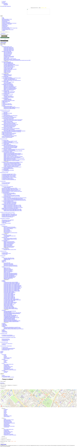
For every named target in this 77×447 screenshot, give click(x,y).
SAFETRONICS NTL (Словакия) (9, 56)
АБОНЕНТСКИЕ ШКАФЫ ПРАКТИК (10, 311)
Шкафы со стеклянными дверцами (9, 246)
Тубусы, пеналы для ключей (6, 223)
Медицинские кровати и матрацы (7, 121)
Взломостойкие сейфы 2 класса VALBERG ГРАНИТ (12, 287)
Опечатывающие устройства (6, 220)
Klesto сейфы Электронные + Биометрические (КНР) (12, 59)
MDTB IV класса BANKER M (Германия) (10, 88)
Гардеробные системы (5, 27)
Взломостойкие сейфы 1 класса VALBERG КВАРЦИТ (12, 286)
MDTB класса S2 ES (7, 272)
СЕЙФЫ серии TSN (7, 259)
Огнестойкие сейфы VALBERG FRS (9, 300)
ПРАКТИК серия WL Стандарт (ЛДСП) (10, 249)
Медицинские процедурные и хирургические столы (10, 124)
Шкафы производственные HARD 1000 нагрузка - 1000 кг (13, 209)
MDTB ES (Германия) (7, 55)
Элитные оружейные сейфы (8, 68)
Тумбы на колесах (6, 239)
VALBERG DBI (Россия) (7, 99)
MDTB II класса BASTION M (8, 269)
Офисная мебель (4, 24)
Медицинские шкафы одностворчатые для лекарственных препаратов (14, 130)
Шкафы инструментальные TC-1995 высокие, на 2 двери (12, 205)
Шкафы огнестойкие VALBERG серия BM (10, 141)
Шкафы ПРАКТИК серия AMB (8, 168)
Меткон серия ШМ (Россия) (8, 83)
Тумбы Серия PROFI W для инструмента (10, 202)
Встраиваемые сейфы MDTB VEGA (9, 277)
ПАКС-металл (4, 331)
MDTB (3, 266)
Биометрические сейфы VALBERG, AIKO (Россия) (12, 107)
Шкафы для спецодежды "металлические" (10, 155)
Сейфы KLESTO (4, 325)
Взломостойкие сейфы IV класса (9, 49)
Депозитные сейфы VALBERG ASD (9, 294)
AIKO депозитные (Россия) (8, 95)
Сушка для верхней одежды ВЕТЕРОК (10, 193)
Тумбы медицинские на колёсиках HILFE (10, 135)
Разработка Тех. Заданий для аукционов (10, 369)
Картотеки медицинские (6, 114)
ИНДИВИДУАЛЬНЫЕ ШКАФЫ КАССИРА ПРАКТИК (12, 312)
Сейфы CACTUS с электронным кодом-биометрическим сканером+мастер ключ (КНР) (17, 60)
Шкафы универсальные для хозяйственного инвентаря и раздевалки (14, 159)
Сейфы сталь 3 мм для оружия (8, 67)
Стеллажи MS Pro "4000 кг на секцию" (8, 178)
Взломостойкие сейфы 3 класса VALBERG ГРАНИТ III (12, 288)
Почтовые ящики (4, 21)
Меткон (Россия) (6, 57)
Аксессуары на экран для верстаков (7, 186)
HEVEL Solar (4, 261)
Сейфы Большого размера (6, 101)
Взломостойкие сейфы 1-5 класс (7, 46)
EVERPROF (4, 260)
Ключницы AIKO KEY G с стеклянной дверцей (9, 215)
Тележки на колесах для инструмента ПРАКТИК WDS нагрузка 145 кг (14, 199)
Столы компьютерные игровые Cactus (10, 235)
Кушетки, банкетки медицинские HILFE (10, 117)
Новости (5, 412)
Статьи (5, 361)
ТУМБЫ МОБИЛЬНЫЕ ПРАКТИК (9, 318)
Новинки (1, 352)
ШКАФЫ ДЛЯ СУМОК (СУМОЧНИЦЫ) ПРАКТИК (12, 320)
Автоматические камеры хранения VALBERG (11, 282)
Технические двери (5, 340)
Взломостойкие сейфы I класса (8, 47)
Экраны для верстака (7, 187)
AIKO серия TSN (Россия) (8, 53)
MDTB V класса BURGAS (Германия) (10, 89)
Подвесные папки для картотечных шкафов (10, 146)
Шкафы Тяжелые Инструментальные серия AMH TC (10, 208)
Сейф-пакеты (4, 222)
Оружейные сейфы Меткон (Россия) (9, 64)
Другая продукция (7, 423)
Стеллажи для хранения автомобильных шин (9, 179)
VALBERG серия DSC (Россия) (9, 97)
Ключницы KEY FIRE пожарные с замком (8, 213)
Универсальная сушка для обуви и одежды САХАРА (12, 196)
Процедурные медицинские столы (9, 126)
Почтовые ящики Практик (6, 182)
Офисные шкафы (4, 240)
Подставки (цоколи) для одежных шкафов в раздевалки (12, 163)
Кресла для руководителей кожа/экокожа (10, 227)
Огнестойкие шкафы (5, 140)
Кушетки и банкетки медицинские (7, 116)
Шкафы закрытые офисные (8, 244)
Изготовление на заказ (7, 367)
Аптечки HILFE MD (7, 262)
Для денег (3, 105)
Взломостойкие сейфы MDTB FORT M (10, 276)
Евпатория (5, 372)
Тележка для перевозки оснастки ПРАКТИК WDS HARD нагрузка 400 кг (15, 197)
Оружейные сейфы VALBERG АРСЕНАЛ (10, 302)
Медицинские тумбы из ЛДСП (8, 118)
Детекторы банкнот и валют (6, 253)
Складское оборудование (6, 28)
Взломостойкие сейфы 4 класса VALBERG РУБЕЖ (12, 290)
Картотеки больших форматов (6, 148)
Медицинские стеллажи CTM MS (7, 127)
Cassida (3, 329)
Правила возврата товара (8, 357)
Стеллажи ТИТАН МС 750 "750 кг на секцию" (9, 177)
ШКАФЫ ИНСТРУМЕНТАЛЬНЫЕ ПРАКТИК (11, 321)
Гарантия (5, 411)
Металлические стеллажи (6, 20)
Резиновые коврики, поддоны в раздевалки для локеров (12, 164)
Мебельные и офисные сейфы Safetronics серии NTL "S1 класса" (14, 328)
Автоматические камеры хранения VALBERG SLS (11, 283)
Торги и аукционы (7, 358)
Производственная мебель (6, 22)
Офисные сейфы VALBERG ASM (9, 304)
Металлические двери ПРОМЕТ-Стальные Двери (8, 337)
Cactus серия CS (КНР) (7, 82)
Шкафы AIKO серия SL (7, 144)
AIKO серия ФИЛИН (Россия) (8, 63)
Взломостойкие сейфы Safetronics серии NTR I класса (12, 327)
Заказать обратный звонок (4, 34)
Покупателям (4, 354)
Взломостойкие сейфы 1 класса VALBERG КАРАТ (11, 284)
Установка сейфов (6, 365)
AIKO (3, 257)
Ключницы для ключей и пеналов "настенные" (9, 23)
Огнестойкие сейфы (5, 76)
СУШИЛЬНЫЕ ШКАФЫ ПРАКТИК (9, 316)
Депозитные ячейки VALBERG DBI (9, 297)
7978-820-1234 (2, 33)
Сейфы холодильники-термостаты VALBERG (9, 133)
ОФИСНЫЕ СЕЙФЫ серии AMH (9, 258)
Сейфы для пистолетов (7, 71)
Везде (3, 17)
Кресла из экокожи (7, 229)
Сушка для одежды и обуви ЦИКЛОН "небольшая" (12, 195)
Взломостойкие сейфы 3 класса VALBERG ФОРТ (11, 289)
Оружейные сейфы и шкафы (6, 61)
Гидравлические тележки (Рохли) (7, 343)
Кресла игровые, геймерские (8, 228)
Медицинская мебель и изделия (9, 419)
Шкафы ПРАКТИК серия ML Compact (10, 158)
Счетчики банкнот (5, 252)
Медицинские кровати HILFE (8, 263)
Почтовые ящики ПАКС (6, 183)
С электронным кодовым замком (7, 104)
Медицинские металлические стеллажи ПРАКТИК (11, 128)
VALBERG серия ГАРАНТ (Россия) (9, 78)
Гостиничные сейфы (5, 81)
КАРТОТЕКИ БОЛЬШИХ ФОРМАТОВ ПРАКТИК (12, 313)
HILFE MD (5, 112)
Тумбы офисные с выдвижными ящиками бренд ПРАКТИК (13, 150)
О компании (6, 409)
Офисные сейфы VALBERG (8, 303)
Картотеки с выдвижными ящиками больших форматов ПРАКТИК (14, 149)
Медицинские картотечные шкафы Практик (10, 115)
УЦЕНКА (3, 30)
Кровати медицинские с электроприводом (10, 122)
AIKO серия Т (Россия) (7, 54)
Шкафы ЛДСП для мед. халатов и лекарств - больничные (12, 120)
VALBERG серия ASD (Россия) (9, 96)
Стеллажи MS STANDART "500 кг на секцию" (9, 174)
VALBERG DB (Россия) (7, 98)
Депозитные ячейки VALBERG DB (9, 296)
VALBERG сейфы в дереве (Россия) (9, 91)
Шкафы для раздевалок (5, 248)
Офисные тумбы (4, 237)
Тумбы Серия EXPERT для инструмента (10, 203)
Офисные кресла (4, 226)
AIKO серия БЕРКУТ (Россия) (8, 65)
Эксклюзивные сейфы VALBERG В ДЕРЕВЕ (11, 308)
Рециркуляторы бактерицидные (7, 132)
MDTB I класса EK (7, 267)
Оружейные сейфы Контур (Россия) (9, 66)
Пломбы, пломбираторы (6, 221)
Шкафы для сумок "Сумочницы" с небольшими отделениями (13, 156)
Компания (3, 359)
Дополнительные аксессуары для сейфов (8, 100)
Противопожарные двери (6, 339)
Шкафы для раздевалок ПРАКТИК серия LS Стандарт (12, 154)
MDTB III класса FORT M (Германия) (9, 87)
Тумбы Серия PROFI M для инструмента (10, 201)
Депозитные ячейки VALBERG (9, 295)
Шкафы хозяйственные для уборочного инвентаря (11, 160)
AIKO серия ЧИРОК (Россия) (8, 62)
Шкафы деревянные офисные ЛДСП (9, 242)
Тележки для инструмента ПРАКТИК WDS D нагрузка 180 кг (13, 198)
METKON (3, 330)
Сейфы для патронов (7, 70)
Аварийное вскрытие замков (8, 366)
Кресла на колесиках (7, 230)
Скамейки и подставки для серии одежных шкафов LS (12, 165)
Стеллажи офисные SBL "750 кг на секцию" (9, 176)
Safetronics (3, 326)
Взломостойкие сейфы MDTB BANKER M (10, 273)
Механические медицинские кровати (9, 123)
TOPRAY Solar (4, 324)
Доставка (5, 410)
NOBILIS (3, 280)
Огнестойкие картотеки (5, 93)
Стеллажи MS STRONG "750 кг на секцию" (9, 175)
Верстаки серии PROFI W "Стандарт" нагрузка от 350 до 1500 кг (12, 191)
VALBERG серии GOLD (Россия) (9, 92)
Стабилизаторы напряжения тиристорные (8, 348)
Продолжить (2, 382)
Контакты (3, 370)
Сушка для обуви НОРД (7, 194)
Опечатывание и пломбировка (5, 218)
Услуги (3, 363)
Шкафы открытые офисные (8, 245)
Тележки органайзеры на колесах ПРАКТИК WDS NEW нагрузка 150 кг (15, 200)
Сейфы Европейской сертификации (7, 84)
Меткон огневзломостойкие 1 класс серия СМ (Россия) (12, 80)
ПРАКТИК (3, 310)
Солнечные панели (5, 347)
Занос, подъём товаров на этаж (8, 364)
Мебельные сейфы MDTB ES (8, 278)
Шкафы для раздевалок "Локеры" (7, 151)
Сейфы (3, 18)
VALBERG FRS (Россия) (7, 77)
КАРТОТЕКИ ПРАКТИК (8, 314)
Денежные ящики (5, 254)
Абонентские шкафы (5, 169)
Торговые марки (4, 26)
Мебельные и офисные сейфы (6, 51)
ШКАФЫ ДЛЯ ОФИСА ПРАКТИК (9, 319)
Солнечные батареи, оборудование (9, 426)
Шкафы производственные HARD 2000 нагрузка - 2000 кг (13, 210)
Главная (3, 375)
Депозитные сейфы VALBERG (8, 293)
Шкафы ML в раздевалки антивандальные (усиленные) (12, 153)
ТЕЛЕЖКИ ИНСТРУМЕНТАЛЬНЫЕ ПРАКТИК (11, 317)
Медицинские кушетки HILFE (8, 264)
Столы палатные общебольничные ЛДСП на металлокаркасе (13, 119)
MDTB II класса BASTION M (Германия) (10, 86)
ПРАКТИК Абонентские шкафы (9, 170)
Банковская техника (5, 25)
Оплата (5, 355)
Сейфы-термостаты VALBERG (8, 306)
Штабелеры (4, 344)
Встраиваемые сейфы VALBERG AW (9, 292)
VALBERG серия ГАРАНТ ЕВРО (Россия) (10, 79)
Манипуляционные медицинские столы (10, 125)
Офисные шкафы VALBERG (8, 305)
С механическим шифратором (6, 103)
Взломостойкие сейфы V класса (9, 50)
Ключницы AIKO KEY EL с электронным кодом (9, 214)
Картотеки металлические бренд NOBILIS (10, 147)
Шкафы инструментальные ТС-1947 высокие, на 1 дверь (12, 206)
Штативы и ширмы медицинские (7, 137)
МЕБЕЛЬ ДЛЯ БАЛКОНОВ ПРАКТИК (10, 315)
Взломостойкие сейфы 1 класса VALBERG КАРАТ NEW (12, 285)
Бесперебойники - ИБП (5, 349)
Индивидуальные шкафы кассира (7, 167)
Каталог (2, 44)
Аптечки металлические (6, 111)
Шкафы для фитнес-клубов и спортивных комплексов (12, 157)
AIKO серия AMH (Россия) (8, 52)
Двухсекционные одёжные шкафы (9, 152)
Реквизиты (5, 362)
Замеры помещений (7, 368)
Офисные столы (4, 234)
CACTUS (3, 323)
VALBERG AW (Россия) (7, 75)
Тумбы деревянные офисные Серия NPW (10, 238)
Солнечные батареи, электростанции (7, 29)
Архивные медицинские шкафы (7, 113)
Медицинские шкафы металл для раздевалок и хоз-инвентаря (11, 131)
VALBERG (4, 281)
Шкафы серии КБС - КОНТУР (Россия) (10, 58)
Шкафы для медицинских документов (8, 136)
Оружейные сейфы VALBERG (8, 301)
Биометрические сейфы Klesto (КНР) (9, 108)
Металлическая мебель (3, 138)
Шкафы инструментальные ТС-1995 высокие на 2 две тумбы (13, 207)
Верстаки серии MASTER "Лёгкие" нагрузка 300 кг (10, 189)
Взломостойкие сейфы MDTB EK (9, 275)
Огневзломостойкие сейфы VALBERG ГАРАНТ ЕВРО (12, 299)
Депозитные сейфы (5, 94)
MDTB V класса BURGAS (8, 271)
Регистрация (6, 4)
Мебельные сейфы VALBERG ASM (9, 298)
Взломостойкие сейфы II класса (9, 48)
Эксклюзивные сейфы (5, 90)
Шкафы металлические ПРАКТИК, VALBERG (11, 142)
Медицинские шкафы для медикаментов (8, 129)
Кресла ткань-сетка (7, 231)
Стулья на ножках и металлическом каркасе (10, 232)
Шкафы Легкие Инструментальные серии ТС (9, 204)
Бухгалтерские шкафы (5, 143)
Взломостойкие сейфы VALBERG (9, 291)
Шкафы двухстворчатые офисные (9, 241)
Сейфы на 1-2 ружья (7, 72)
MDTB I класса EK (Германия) (8, 85)
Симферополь (6, 371)
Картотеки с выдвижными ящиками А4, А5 (8, 145)
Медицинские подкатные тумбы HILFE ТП (10, 265)
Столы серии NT (6, 236)
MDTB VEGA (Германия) (8, 74)
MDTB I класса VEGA (7, 268)
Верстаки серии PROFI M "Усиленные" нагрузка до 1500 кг (11, 190)
